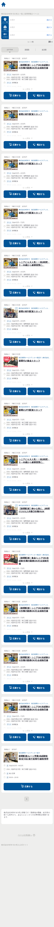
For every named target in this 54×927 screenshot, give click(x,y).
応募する (17, 95)
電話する (41, 95)
